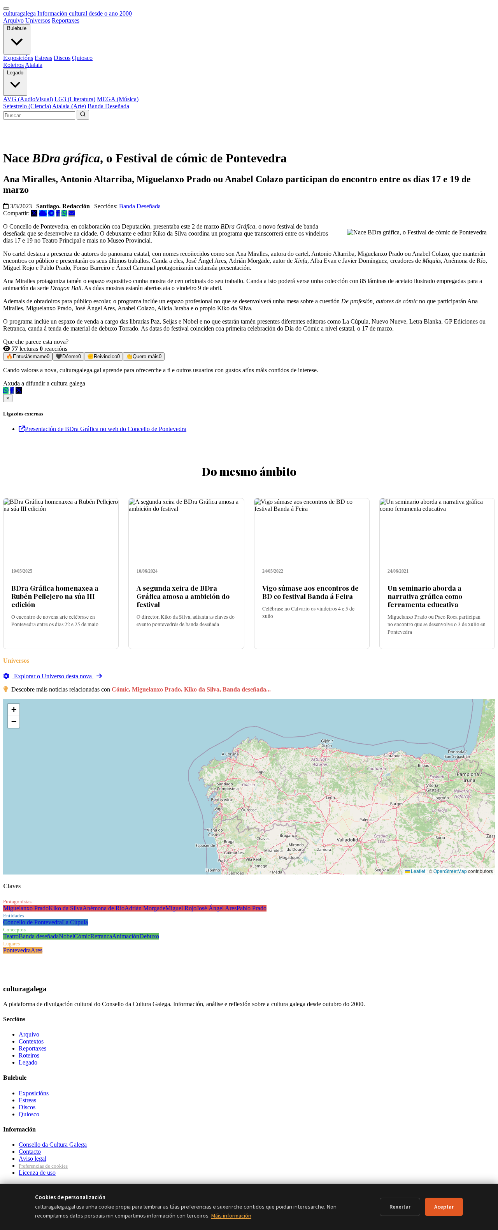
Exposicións (18, 58)
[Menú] (6, 8)
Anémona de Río (103, 908)
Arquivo (13, 20)
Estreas (43, 58)
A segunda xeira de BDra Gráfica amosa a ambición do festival (183, 596)
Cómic (82, 936)
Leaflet (417, 871)
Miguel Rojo (180, 908)
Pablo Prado (252, 908)
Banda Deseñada (108, 106)
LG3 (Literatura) (74, 99)
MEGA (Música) (118, 99)
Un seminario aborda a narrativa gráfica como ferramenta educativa (425, 596)
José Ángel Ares (216, 908)
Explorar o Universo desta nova (52, 676)
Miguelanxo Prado (26, 908)
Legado (15, 73)
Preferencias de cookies (43, 1166)
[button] (13, 710)
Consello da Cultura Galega (53, 1144)
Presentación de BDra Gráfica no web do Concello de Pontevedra (105, 429)
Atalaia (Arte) (69, 106)
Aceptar (444, 1207)
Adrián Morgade (144, 908)
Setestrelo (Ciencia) (27, 106)
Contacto (30, 1151)
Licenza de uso (37, 1172)
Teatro (11, 936)
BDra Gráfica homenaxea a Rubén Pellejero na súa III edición (54, 596)
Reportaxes (65, 20)
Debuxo (149, 936)
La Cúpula (75, 922)
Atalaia (33, 65)
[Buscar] (83, 115)
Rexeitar (399, 1207)
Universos (37, 20)
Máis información (231, 1216)
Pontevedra (17, 950)
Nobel (66, 936)
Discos (62, 58)
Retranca (101, 936)
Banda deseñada (39, 936)
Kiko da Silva (65, 908)
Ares (36, 950)
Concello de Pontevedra (32, 922)
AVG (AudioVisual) (28, 99)
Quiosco (82, 58)
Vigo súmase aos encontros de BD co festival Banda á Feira (310, 591)
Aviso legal (32, 1158)
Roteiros (13, 65)
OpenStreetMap (450, 871)
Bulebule (16, 28)
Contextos (31, 1041)
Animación (125, 936)
